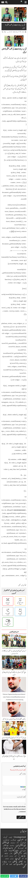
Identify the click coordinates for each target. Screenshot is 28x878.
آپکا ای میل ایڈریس (21, 796)
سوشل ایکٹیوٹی (18, 853)
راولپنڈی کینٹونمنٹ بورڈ (14, 850)
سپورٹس (11, 853)
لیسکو (23, 858)
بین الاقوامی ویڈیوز (12, 845)
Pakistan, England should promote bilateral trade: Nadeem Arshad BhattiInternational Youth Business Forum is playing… (14, 697)
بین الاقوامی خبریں (21, 845)
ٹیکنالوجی (21, 861)
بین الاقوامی (5, 842)
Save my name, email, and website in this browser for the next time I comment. (14, 809)
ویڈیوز (25, 861)
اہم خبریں (20, 840)
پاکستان (15, 861)
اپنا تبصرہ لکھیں (22, 773)
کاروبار (10, 864)
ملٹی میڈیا (18, 858)
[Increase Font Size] (5, 32)
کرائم (4, 864)
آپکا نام (24, 789)
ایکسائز (18, 842)
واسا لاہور (7, 858)
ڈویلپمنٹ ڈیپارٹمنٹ (18, 864)
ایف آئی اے (13, 840)
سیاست (23, 856)
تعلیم (15, 848)
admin (23, 31)
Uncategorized (20, 837)
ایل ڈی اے (23, 842)
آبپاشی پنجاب (10, 837)
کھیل (19, 585)
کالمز (7, 864)
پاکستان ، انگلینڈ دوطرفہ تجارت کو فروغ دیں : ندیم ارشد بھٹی (14, 719)
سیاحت (6, 853)
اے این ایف (13, 842)
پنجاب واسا (9, 861)
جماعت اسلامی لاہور (8, 848)
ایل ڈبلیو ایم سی (6, 840)
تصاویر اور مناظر (20, 848)
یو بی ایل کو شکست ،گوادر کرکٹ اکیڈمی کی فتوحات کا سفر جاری (14, 737)
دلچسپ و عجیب (23, 850)
